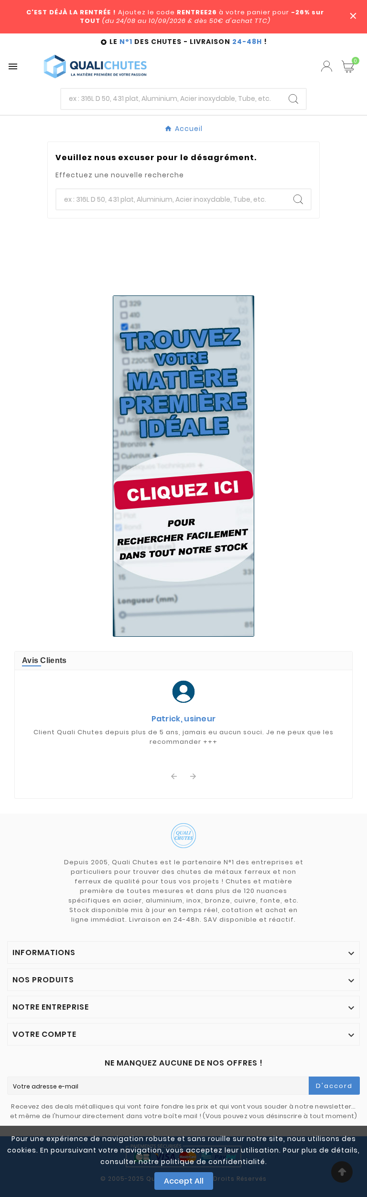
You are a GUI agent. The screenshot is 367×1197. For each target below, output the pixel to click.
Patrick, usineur (183, 718)
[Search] (293, 99)
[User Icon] (326, 66)
